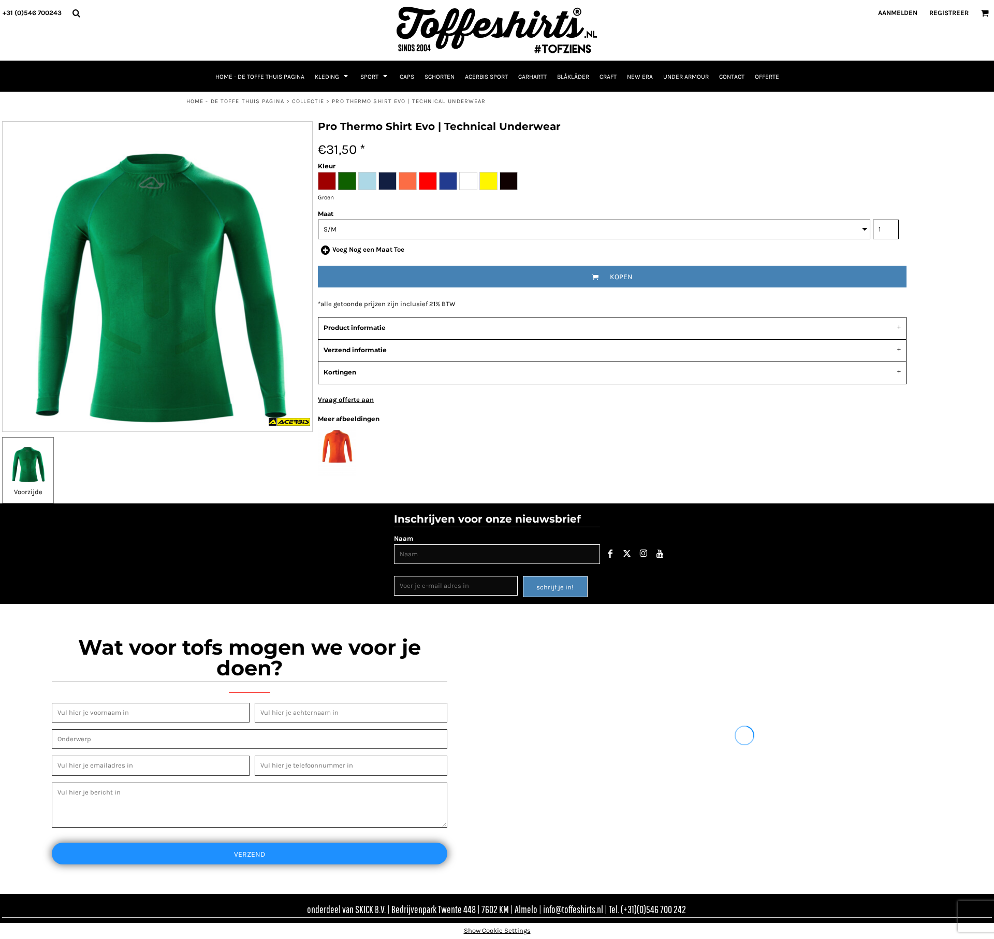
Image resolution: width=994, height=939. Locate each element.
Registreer (949, 13)
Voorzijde (28, 492)
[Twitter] (627, 553)
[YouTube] (660, 553)
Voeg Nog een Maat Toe (368, 249)
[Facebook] (610, 553)
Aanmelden (897, 13)
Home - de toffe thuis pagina (235, 101)
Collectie (308, 101)
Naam (403, 538)
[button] (76, 13)
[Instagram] (643, 553)
